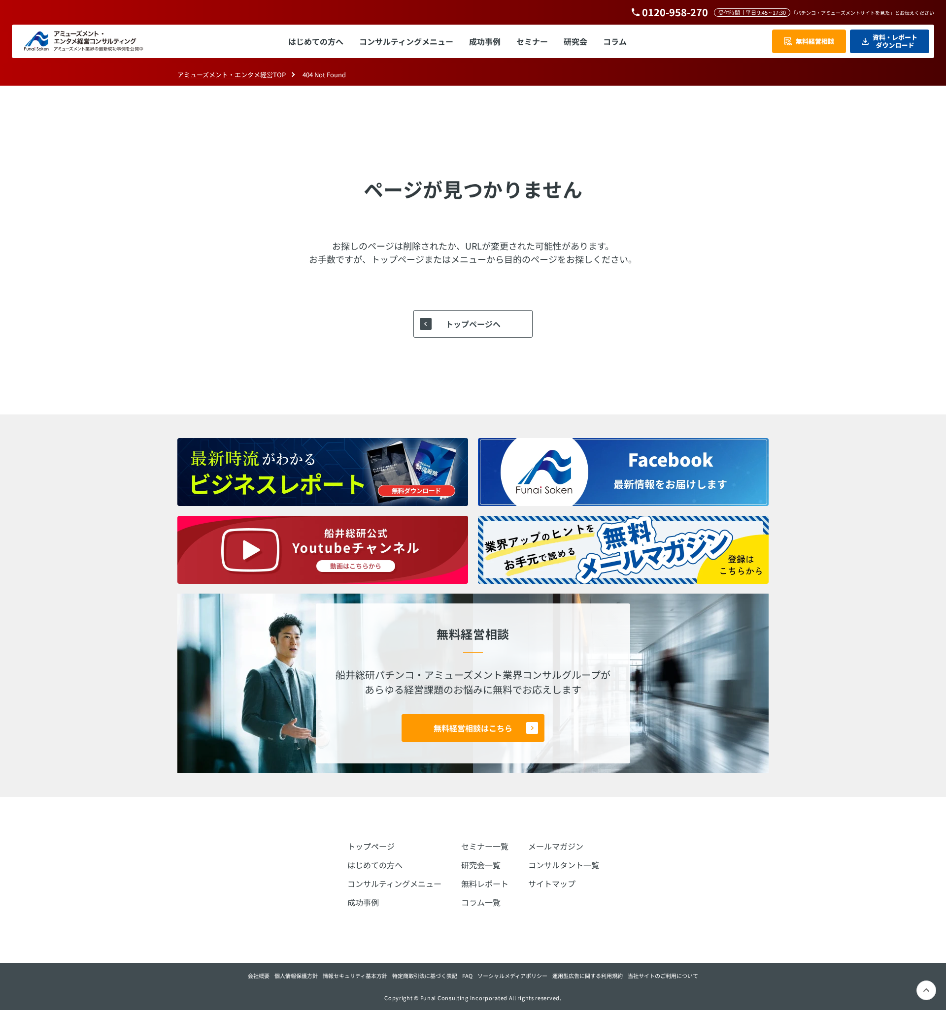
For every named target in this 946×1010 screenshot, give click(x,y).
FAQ (467, 975)
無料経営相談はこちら (473, 728)
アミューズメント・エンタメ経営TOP (231, 74)
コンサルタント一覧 (563, 865)
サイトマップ (551, 883)
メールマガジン (555, 846)
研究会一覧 (481, 865)
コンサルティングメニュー (394, 883)
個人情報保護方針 (296, 975)
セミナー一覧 (484, 846)
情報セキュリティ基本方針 (355, 975)
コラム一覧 (481, 902)
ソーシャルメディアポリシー (512, 975)
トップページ (371, 846)
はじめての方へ (375, 865)
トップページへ (473, 324)
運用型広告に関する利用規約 (587, 975)
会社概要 (259, 975)
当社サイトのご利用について (663, 975)
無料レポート (484, 883)
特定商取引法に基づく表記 (424, 975)
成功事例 (363, 902)
